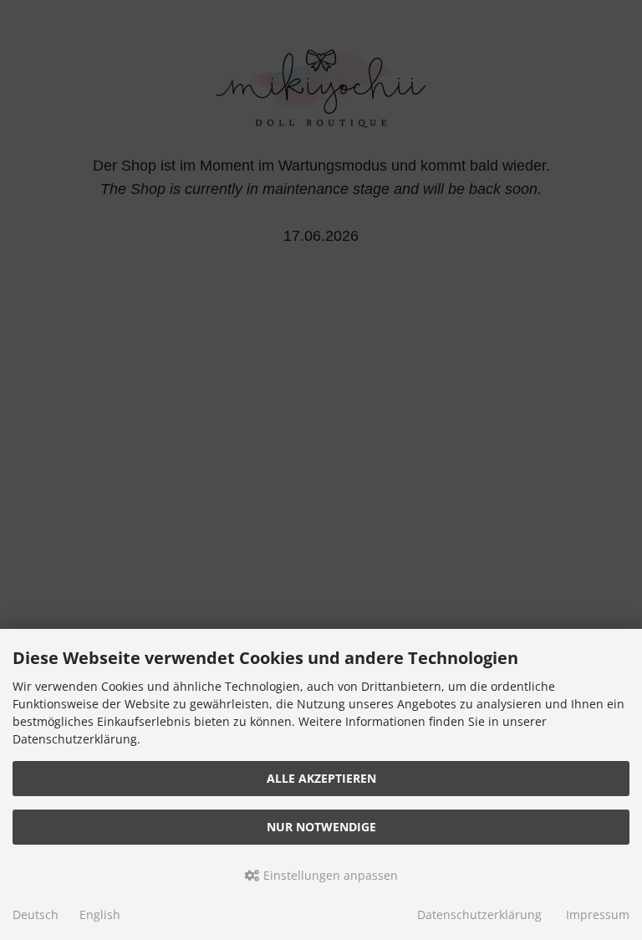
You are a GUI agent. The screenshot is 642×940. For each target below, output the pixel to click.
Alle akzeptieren (321, 778)
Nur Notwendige (321, 827)
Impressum (597, 914)
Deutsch (36, 914)
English (99, 914)
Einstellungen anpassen (329, 875)
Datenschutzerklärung (479, 914)
